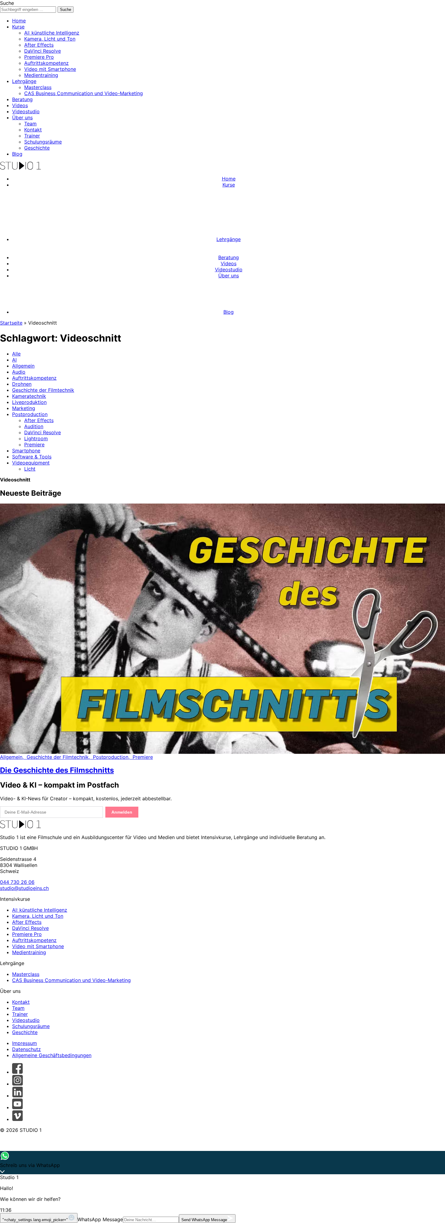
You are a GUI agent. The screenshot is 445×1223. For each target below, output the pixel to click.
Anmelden (121, 812)
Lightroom (36, 438)
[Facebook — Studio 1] (17, 1072)
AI (14, 360)
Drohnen (21, 384)
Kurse (18, 27)
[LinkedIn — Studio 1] (17, 1095)
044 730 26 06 (17, 882)
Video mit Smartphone (50, 69)
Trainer (32, 136)
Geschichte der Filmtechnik (43, 390)
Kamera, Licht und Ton (49, 39)
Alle (16, 354)
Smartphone (26, 451)
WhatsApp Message (100, 1219)
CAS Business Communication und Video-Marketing (83, 93)
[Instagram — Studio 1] (17, 1084)
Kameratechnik (29, 396)
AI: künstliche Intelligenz (51, 33)
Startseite (11, 323)
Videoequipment (31, 463)
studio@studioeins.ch (24, 888)
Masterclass (37, 87)
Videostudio (26, 111)
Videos (20, 105)
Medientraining (41, 75)
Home (19, 21)
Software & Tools (31, 457)
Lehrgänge (24, 81)
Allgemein (23, 366)
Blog (17, 154)
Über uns (22, 117)
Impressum (24, 1043)
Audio (18, 372)
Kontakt (33, 130)
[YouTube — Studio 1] (17, 1107)
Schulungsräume (43, 142)
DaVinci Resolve (42, 51)
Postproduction (30, 414)
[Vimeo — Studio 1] (17, 1119)
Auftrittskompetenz (46, 63)
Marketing (23, 408)
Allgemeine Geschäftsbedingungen (51, 1055)
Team (30, 124)
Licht (29, 469)
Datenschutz (26, 1049)
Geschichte (37, 148)
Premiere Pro (39, 57)
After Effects (39, 45)
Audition (33, 426)
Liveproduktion (29, 402)
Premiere (34, 444)
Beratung (22, 99)
